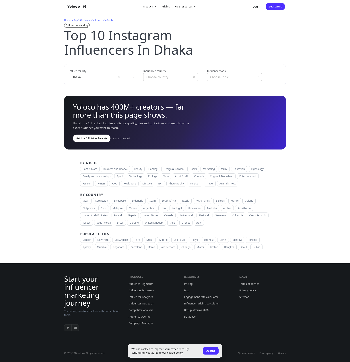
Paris (137, 239)
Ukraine (134, 222)
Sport (120, 176)
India (173, 222)
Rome (151, 247)
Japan (86, 200)
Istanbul (208, 239)
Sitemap (244, 297)
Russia (185, 200)
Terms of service (249, 284)
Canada (168, 215)
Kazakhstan (244, 208)
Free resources (184, 6)
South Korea (104, 222)
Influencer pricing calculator (201, 303)
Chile (103, 208)
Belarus (220, 200)
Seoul (243, 247)
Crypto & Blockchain (221, 176)
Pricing (166, 6)
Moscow (237, 239)
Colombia (237, 215)
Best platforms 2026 (196, 310)
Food (114, 183)
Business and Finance (115, 169)
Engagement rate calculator (201, 297)
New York (102, 239)
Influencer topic (216, 71)
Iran (163, 208)
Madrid (163, 239)
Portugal (177, 208)
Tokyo (194, 239)
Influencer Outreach (141, 303)
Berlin (223, 239)
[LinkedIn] (68, 327)
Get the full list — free (89, 138)
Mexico (133, 208)
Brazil (120, 222)
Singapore (120, 200)
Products (148, 6)
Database (190, 316)
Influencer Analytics (141, 297)
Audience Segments (141, 284)
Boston (214, 247)
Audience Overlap (140, 316)
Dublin (256, 247)
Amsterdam (168, 247)
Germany (220, 215)
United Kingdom (154, 222)
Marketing (209, 169)
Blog (187, 290)
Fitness (101, 183)
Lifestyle (147, 183)
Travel (209, 183)
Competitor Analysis (141, 310)
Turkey (86, 222)
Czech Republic (257, 215)
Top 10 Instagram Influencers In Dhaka (94, 20)
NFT (160, 183)
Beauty (138, 169)
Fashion (87, 183)
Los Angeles (121, 239)
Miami (200, 247)
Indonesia (137, 200)
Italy (198, 222)
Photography (176, 183)
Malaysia (118, 208)
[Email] (75, 327)
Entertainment (247, 176)
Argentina (149, 208)
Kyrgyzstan (101, 200)
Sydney (87, 247)
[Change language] (84, 6)
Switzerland (186, 215)
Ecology (152, 176)
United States (150, 215)
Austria (227, 208)
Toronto (252, 239)
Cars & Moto (90, 169)
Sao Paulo (179, 239)
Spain (152, 200)
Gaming (153, 169)
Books (193, 169)
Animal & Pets (227, 183)
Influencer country (154, 71)
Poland (118, 215)
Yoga (166, 176)
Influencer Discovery (141, 290)
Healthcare (129, 183)
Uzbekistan (194, 208)
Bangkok (229, 247)
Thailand (204, 215)
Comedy (199, 176)
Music (224, 169)
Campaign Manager (141, 323)
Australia (212, 208)
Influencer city (77, 71)
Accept (210, 351)
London (87, 239)
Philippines (89, 208)
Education (239, 169)
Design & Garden (174, 169)
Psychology (257, 169)
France (235, 200)
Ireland (249, 200)
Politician (195, 183)
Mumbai (101, 247)
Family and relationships (96, 176)
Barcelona (136, 247)
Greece (186, 222)
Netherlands (202, 200)
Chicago (185, 247)
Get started (275, 6)
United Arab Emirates (95, 215)
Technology (135, 176)
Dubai (149, 239)
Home (67, 20)
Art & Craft (181, 176)
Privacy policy (247, 290)
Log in (257, 7)
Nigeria (132, 215)
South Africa (169, 200)
